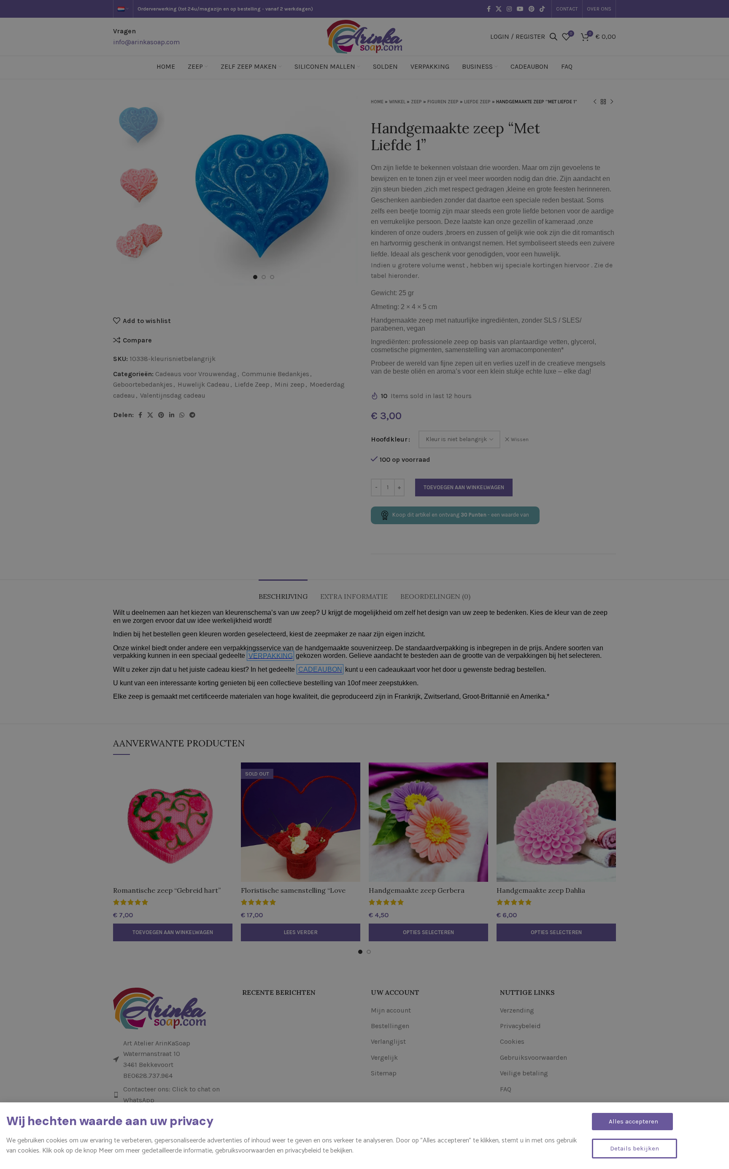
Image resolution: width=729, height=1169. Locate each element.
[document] (364, 584)
